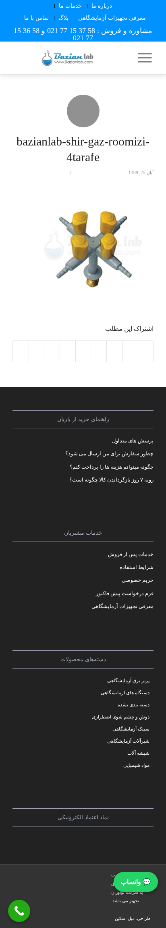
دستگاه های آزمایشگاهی (125, 692)
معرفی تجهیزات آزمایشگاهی (112, 18)
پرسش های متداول (133, 441)
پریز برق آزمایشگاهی (128, 680)
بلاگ (63, 18)
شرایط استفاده (137, 567)
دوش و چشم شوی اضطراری (120, 717)
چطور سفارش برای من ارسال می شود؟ (109, 454)
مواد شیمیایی (136, 765)
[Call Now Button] (19, 911)
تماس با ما (36, 18)
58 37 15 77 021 (71, 31)
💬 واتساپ (136, 881)
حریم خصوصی (138, 580)
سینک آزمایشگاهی (130, 729)
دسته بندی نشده (133, 705)
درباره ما (101, 6)
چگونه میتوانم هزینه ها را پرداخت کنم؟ (112, 467)
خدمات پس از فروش (131, 554)
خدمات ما (70, 6)
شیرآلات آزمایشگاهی (128, 741)
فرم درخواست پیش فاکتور (125, 593)
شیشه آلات (138, 753)
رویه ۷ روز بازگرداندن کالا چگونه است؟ (111, 480)
